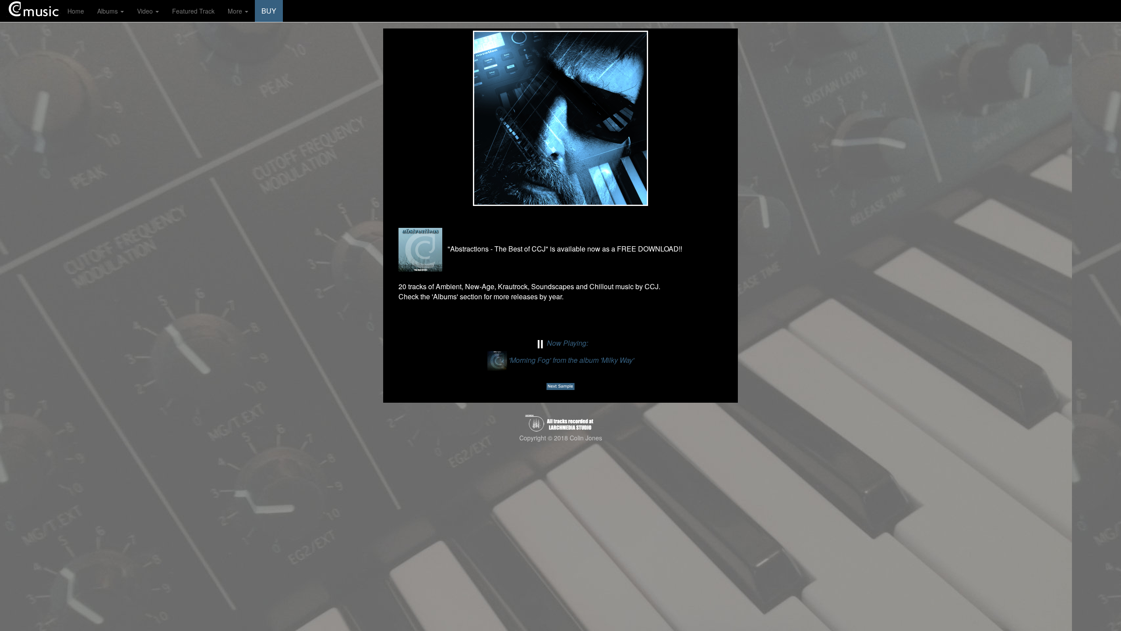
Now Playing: (570, 351)
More (236, 11)
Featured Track (193, 11)
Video (146, 11)
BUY (268, 11)
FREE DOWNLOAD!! (649, 249)
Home (75, 11)
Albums (108, 11)
